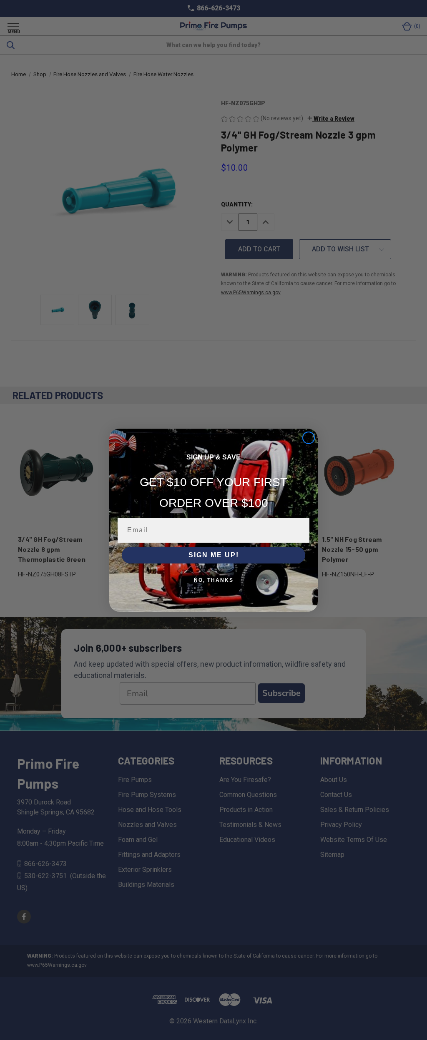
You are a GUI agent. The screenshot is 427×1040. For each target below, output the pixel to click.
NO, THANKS (214, 580)
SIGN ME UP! (213, 554)
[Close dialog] (309, 438)
